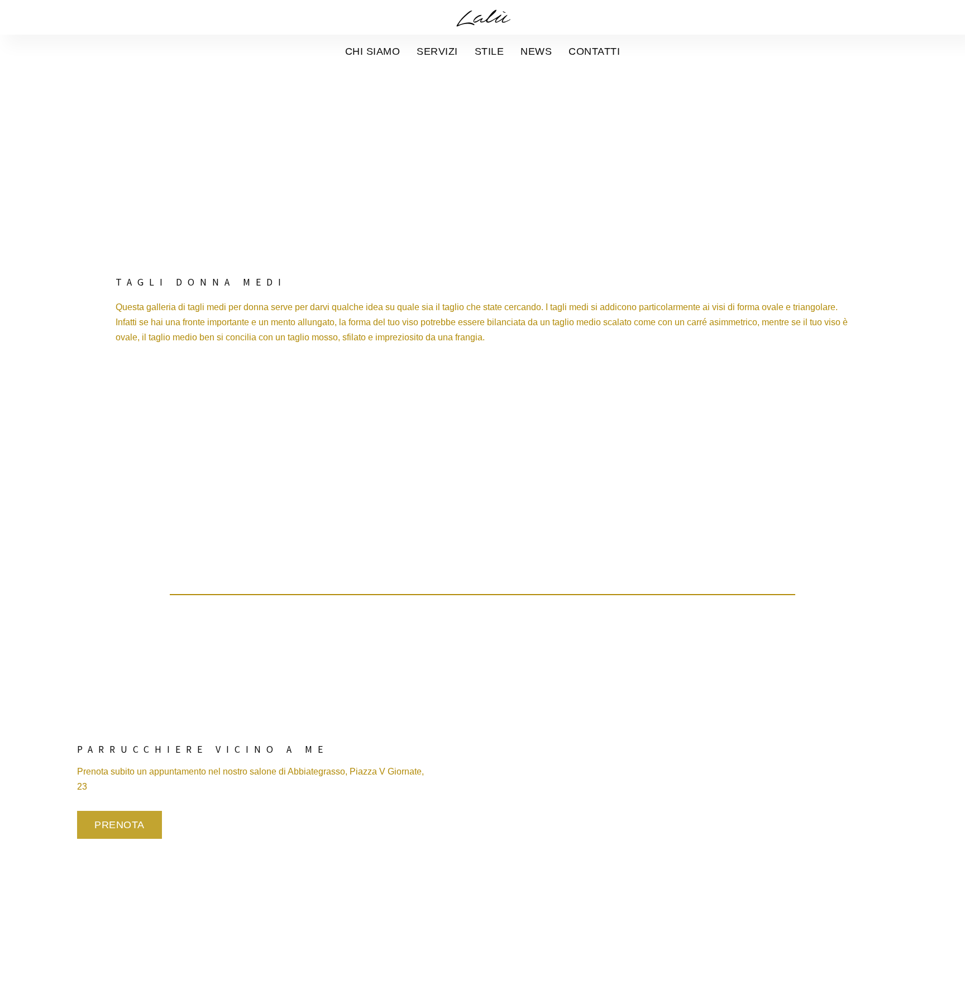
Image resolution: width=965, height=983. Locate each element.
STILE (489, 51)
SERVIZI (437, 51)
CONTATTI (594, 51)
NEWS (536, 51)
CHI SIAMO (372, 51)
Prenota (119, 824)
